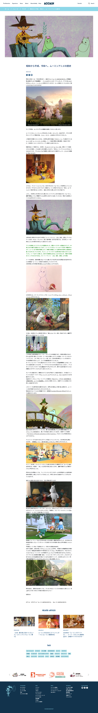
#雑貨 (69, 653)
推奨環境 (68, 692)
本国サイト (68, 695)
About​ (52, 685)
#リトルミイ (37, 650)
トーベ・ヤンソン (37, 133)
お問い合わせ (69, 689)
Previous (9, 675)
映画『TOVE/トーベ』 (57, 139)
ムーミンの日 (38, 697)
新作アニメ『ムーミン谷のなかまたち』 (56, 79)
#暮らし (28, 656)
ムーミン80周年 (39, 701)
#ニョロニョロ (34, 653)
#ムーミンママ (34, 656)
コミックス (55, 133)
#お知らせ (52, 656)
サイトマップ (69, 693)
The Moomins (22, 685)
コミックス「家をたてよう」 (52, 508)
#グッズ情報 (44, 650)
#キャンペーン (64, 653)
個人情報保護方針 (70, 690)
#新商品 (28, 653)
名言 (21, 692)
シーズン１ (32, 83)
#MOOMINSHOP (51, 650)
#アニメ (28, 602)
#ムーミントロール (64, 656)
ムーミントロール (47, 548)
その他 (37, 700)
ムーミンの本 (23, 690)
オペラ (47, 135)
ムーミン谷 (22, 689)
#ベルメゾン (57, 653)
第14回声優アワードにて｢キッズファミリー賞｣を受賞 (41, 559)
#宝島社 (51, 653)
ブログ (24, 9)
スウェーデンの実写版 (32, 432)
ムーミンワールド (45, 375)
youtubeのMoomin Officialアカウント (61, 391)
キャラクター (23, 687)
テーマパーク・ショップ (56, 690)
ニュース (15, 9)
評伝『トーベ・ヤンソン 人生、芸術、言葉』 (54, 237)
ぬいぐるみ (62, 375)
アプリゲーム (54, 375)
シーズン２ (39, 83)
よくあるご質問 (69, 687)
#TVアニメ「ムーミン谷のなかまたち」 (41, 602)
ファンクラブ (38, 693)
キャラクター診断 (24, 693)
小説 (50, 133)
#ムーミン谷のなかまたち (59, 602)
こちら (65, 151)
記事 (30, 383)
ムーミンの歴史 (54, 687)
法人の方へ (53, 692)
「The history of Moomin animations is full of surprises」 (41, 434)
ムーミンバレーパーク (40, 695)
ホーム (7, 9)
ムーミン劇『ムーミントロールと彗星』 (36, 141)
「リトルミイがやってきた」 (41, 510)
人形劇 (52, 135)
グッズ (37, 689)
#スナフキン (64, 650)
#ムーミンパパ (41, 656)
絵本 (60, 133)
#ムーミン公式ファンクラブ (43, 653)
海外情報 (37, 698)
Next (88, 675)
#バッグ (47, 656)
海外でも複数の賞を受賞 (32, 480)
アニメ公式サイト (47, 81)
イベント (37, 687)
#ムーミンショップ (30, 650)
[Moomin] (49, 3)
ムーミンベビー (39, 692)
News (37, 685)
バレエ (42, 135)
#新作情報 (57, 656)
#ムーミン (58, 650)
